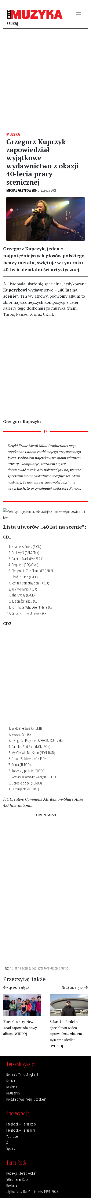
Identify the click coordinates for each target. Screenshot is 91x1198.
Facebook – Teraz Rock (21, 1124)
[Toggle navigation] (78, 14)
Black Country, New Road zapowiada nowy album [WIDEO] (20, 1027)
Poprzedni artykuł (18, 987)
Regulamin (13, 1093)
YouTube (12, 1136)
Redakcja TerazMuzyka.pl (22, 1074)
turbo (64, 968)
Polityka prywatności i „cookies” (26, 1099)
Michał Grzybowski (21, 190)
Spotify (10, 1148)
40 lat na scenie (20, 968)
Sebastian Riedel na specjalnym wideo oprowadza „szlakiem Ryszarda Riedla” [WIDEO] (66, 1033)
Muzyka (13, 134)
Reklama (11, 1087)
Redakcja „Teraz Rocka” (21, 1173)
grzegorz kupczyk (49, 968)
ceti (34, 968)
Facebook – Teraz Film (20, 1130)
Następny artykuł (73, 987)
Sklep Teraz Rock (17, 1179)
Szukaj (12, 23)
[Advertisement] (45, 80)
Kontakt (11, 1081)
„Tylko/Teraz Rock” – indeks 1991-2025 (32, 1191)
